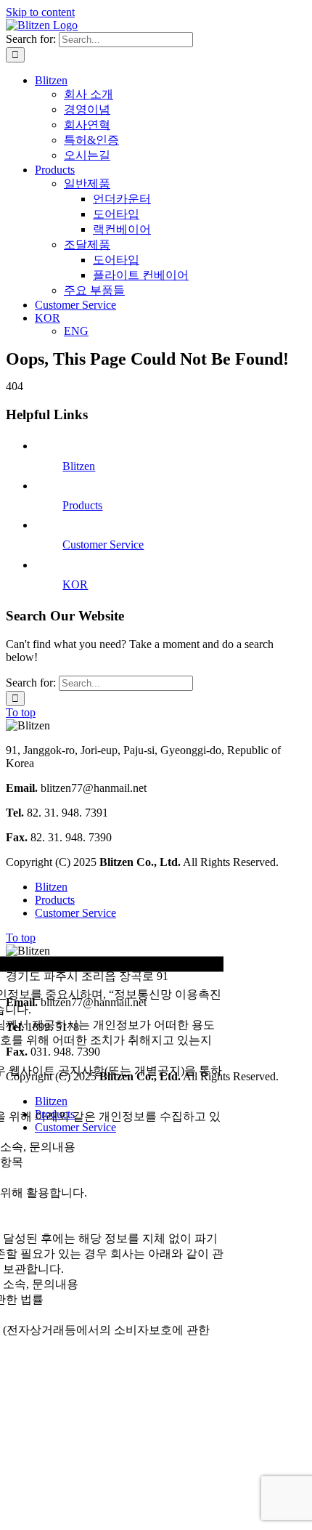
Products (82, 505)
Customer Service (103, 544)
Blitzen (78, 466)
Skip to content (40, 12)
